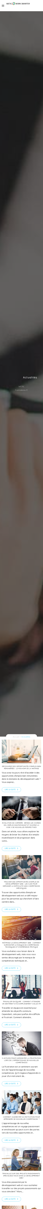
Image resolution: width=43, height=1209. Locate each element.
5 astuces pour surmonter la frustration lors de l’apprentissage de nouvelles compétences (21, 1060)
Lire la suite (10, 789)
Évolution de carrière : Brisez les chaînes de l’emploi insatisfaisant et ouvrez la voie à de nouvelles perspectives (21, 825)
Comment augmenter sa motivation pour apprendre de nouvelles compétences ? (21, 1118)
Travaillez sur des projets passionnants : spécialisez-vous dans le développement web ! (21, 1176)
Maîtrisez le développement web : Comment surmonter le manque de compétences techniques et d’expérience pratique (21, 945)
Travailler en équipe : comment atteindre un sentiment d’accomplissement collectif (21, 1003)
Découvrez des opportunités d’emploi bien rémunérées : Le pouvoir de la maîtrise (21, 767)
